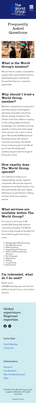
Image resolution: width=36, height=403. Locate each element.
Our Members (10, 370)
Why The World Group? (14, 374)
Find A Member (11, 344)
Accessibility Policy (18, 399)
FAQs (6, 378)
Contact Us (9, 348)
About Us (8, 367)
